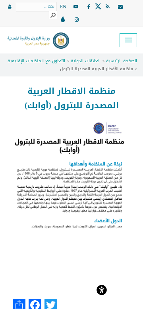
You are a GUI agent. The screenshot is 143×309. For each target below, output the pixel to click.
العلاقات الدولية (85, 61)
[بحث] (53, 15)
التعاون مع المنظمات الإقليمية (36, 61)
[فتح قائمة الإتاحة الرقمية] (101, 289)
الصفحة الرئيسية (121, 61)
